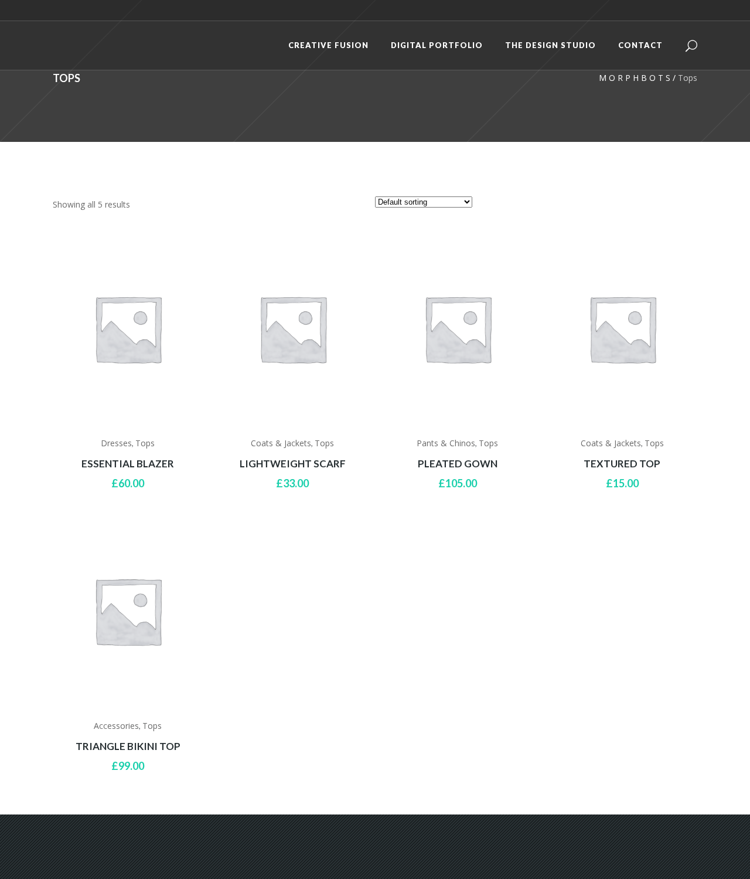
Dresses (116, 443)
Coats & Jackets (281, 443)
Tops (145, 443)
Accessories (116, 725)
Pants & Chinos (446, 443)
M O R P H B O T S (634, 77)
